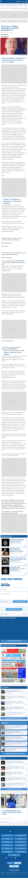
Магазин (21, 848)
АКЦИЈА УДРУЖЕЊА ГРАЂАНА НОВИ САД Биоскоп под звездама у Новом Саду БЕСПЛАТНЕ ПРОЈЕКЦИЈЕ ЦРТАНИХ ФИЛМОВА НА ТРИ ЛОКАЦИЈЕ (14, 727)
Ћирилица (17, 863)
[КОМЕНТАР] (6, 614)
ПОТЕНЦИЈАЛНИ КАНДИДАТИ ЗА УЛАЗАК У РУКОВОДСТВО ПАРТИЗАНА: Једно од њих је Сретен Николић (14, 570)
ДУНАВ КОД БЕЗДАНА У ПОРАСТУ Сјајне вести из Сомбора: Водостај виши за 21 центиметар (14, 714)
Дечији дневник (20, 851)
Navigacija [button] (26, 1)
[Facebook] (9, 870)
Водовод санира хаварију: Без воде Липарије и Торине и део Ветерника (14, 749)
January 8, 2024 (20, 350)
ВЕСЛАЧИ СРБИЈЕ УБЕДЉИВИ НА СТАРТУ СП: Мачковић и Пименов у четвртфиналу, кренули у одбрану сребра (14, 784)
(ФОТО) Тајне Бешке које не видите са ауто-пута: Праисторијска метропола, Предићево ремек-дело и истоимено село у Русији (14, 697)
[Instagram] (12, 870)
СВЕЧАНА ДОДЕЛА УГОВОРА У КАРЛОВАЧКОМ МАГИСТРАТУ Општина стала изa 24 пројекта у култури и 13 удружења (14, 732)
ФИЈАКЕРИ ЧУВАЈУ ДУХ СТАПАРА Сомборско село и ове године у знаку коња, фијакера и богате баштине (14, 702)
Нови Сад (21, 842)
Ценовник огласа (9, 872)
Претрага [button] (23, 1)
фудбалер (10, 579)
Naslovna (14, 866)
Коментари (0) (5, 36)
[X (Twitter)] (14, 870)
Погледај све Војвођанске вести (14, 718)
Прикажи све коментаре (14, 609)
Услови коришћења (4, 601)
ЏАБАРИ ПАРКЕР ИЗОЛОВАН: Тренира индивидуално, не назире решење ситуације (14, 551)
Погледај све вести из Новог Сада (14, 753)
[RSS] (18, 870)
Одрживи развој (20, 845)
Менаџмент (3, 872)
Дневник (6, 34)
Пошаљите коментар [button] (20, 601)
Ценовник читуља (16, 872)
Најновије (8, 5)
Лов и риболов (7, 851)
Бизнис (14, 5)
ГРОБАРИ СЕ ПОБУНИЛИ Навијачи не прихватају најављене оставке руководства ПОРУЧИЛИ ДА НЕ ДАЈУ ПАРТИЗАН (14, 542)
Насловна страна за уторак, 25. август (14, 665)
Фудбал (14, 21)
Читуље (14, 855)
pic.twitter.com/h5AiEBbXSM (16, 261)
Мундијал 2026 (18, 8)
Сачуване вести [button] (20, 1)
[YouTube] (16, 870)
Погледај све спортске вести (14, 789)
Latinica (10, 863)
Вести (2, 5)
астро (11, 8)
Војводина (7, 845)
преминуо (3, 579)
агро (6, 8)
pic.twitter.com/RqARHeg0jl (9, 349)
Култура (7, 848)
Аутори (22, 872)
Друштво (20, 5)
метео (3, 8)
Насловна (3, 21)
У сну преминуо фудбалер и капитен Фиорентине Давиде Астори (14, 808)
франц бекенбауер (18, 579)
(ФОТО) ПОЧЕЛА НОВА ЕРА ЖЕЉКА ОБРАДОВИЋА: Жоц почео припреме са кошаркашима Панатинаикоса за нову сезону (14, 561)
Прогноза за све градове (14, 640)
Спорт (26, 5)
